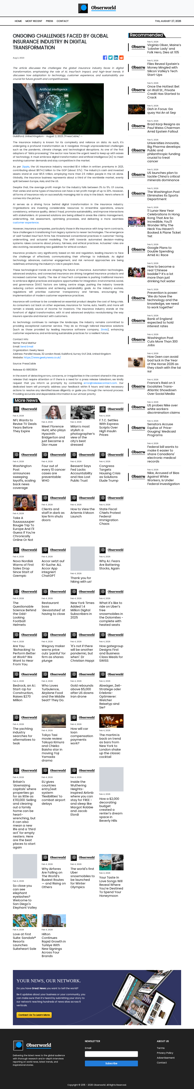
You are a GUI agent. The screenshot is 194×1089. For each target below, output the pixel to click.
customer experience (26, 222)
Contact (162, 1062)
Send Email (26, 346)
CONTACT (63, 21)
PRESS (49, 21)
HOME (18, 21)
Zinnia (104, 329)
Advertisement (166, 1058)
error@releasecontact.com (100, 383)
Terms (161, 1048)
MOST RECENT (33, 21)
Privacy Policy (165, 1053)
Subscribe (111, 1063)
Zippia (25, 166)
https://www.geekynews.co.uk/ (42, 357)
